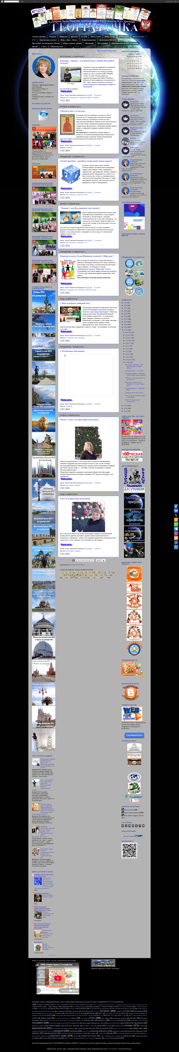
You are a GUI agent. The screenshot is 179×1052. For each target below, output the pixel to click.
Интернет (73, 242)
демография (87, 1023)
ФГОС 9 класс (143, 1015)
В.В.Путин (100, 1008)
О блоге (44, 46)
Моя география (102, 43)
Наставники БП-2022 (112, 1013)
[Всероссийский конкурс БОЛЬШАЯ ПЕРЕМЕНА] (134, 229)
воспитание (121, 1020)
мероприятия (74, 97)
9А (54, 1008)
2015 (126, 324)
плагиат (49, 1031)
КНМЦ (127, 1011)
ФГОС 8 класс (133, 1015)
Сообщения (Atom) (78, 565)
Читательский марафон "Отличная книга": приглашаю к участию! (47, 934)
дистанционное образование (132, 1023)
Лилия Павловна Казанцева (136, 160)
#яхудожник (66, 1006)
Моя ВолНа (38, 942)
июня (128, 349)
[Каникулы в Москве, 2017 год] (43, 500)
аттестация (84, 1018)
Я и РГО (84, 36)
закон (70, 1026)
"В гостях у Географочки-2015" (80, 1004)
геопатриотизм (53, 1023)
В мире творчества (89, 40)
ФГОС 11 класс (88, 1015)
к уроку (99, 1026)
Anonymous (134, 101)
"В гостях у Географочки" (61, 1004)
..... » (145, 124)
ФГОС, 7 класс (124, 36)
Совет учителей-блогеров (63, 1015)
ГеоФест (140, 1008)
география (37, 1022)
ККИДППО (119, 1011)
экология (107, 1038)
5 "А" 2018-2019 (104, 1006)
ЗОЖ (89, 1011)
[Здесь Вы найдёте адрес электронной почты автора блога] (44, 120)
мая (127, 351)
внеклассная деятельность (94, 1020)
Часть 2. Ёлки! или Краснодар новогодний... (80, 420)
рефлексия (131, 1031)
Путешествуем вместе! (48, 40)
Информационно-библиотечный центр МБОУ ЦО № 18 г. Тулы (42, 908)
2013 (126, 330)
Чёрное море (46, 1018)
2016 (126, 322)
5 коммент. (97, 335)
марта (128, 357)
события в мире (82, 194)
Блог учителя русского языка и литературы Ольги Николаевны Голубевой (42, 926)
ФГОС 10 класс (77, 1015)
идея (77, 1026)
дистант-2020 (99, 1023)
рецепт (141, 1031)
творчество (127, 1036)
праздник (69, 147)
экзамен (98, 1038)
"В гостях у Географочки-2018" (118, 1004)
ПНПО (123, 1013)
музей (80, 1028)
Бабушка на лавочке (41, 893)
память (141, 1028)
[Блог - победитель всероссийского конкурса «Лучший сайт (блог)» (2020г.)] (139, 285)
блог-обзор (105, 1018)
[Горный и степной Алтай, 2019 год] (43, 360)
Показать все (52, 955)
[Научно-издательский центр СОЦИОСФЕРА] (134, 797)
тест (85, 242)
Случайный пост (134, 735)
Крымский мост (50, 1013)
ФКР (35, 1018)
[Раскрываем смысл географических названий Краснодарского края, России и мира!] (134, 525)
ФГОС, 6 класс (110, 36)
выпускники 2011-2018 (138, 1020)
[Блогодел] (134, 757)
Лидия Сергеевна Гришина (136, 128)
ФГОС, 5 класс (96, 36)
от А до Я (123, 1028)
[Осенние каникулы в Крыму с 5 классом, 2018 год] (43, 407)
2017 (126, 319)
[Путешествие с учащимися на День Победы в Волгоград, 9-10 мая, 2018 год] (43, 455)
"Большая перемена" (43, 1004)
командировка (118, 1026)
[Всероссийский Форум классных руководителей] (134, 216)
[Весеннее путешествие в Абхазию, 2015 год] (43, 705)
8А (49, 1008)
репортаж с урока (118, 1031)
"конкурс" (55, 1006)
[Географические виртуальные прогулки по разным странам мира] (134, 508)
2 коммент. (97, 145)
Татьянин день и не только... (73, 111)
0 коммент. (97, 287)
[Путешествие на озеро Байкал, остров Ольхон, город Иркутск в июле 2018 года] (43, 431)
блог (67, 97)
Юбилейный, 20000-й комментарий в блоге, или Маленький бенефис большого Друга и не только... (48, 763)
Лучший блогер (89, 1013)
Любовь (133, 138)
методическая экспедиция (60, 1028)
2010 (126, 411)
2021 (126, 308)
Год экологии (48, 1011)
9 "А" (34, 40)
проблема (83, 97)
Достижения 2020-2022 (107, 40)
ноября (128, 335)
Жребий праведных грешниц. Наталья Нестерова (47, 946)
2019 (126, 313)
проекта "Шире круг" (97, 269)
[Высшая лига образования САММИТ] (134, 771)
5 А (114, 1006)
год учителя (63, 1023)
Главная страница (38, 36)
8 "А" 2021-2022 (41, 1008)
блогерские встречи (119, 1018)
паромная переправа (38, 1031)
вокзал (112, 1020)
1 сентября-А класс (79, 1006)
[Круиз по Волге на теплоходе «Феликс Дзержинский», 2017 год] (43, 523)
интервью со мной (88, 1026)
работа (89, 97)
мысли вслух (91, 1028)
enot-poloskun (113, 1049)
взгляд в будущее (75, 1020)
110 (98, 560)
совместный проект (88, 1036)
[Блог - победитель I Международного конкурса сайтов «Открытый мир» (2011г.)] (139, 267)
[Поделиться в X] (65, 100)
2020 (126, 311)
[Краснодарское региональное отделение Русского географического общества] (134, 781)
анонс (73, 1018)
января (128, 362)
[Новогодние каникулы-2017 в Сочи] (43, 567)
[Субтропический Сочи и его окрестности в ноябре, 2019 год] (43, 336)
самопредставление (67, 1033)
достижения (50, 1026)
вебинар (45, 1020)
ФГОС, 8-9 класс (139, 36)
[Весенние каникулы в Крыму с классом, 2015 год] (43, 727)
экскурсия (116, 1038)
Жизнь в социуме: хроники (72, 43)
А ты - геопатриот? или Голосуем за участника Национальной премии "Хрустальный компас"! (42, 785)
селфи (101, 1033)
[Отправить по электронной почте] (61, 100)
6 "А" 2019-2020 (123, 1006)
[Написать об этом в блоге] (63, 100)
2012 (126, 405)
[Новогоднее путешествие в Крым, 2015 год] (43, 751)
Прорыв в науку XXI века (39, 1015)
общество (115, 1028)
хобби (66, 1038)
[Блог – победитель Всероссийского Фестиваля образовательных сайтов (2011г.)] (129, 276)
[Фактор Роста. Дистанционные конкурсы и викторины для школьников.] (134, 801)
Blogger (129, 1049)
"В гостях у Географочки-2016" (100, 1004)
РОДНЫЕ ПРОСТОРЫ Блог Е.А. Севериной (44, 875)
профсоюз (85, 1031)
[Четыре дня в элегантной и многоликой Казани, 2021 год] (43, 313)
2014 (126, 327)
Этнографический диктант (62, 1018)
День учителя (73, 1011)
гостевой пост (74, 1023)
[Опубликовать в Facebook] (67, 100)
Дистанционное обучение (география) (125, 43)
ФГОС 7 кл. (121, 1015)
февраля (129, 359)
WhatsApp (71, 1008)
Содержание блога (56, 46)
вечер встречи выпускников (59, 1020)
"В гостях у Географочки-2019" (137, 1004)
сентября (129, 340)
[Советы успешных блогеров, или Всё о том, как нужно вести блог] (134, 592)
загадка (62, 1026)
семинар (96, 97)
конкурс (129, 1025)
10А (88, 1006)
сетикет (119, 1033)
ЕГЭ (83, 1011)
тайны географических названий (110, 1036)
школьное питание (89, 1038)
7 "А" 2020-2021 (140, 1006)
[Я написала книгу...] (134, 557)
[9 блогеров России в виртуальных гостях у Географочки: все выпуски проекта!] (134, 625)
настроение (103, 1028)
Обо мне (35, 46)
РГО (50, 1015)
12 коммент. (98, 240)
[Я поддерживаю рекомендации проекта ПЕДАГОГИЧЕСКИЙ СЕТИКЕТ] (134, 581)
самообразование (50, 1033)
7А (33, 1008)
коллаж (108, 1026)
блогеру (133, 1018)
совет (75, 1036)
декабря (129, 332)
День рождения (95, 307)
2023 (126, 303)
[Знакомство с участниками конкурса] (134, 655)
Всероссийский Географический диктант (117, 1008)
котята (141, 1026)
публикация (94, 1031)
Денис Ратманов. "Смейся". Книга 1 (47, 896)
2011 (125, 408)
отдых (131, 1028)
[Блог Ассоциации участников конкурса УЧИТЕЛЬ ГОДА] (134, 764)
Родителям (63, 36)
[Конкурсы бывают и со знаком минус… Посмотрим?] (134, 486)
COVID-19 (62, 1008)
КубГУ (59, 1013)
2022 (126, 305)
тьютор (45, 1038)
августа (128, 343)
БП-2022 (92, 1008)
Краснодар (69, 485)
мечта (72, 1028)
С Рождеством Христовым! (72, 351)
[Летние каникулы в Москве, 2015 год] (43, 681)
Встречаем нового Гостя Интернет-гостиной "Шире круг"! (87, 256)
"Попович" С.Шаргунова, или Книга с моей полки (47, 914)
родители (35, 1033)
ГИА (132, 1008)
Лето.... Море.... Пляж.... (69, 40)
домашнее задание (38, 1026)
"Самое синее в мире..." (40, 1006)
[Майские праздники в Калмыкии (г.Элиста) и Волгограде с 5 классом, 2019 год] (43, 384)
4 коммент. (97, 192)
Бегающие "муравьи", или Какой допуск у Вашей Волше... (134, 366)
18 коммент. (98, 95)
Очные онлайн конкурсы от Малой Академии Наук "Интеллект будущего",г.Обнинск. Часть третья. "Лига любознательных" (44, 883)
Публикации (89, 43)
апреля (128, 354)
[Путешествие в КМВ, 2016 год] (43, 635)
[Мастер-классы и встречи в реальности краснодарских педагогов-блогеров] (131, 700)
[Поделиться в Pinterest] (69, 100)
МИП (100, 1013)
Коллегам (74, 36)
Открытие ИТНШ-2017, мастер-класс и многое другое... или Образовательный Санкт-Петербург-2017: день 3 (43, 831)
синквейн (127, 1033)
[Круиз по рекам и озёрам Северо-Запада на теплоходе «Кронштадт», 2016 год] (43, 611)
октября (128, 338)
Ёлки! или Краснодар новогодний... (75, 499)
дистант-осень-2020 (113, 1023)
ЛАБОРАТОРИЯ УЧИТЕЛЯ (72, 1013)
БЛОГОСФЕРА (81, 1008)
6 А (131, 1006)
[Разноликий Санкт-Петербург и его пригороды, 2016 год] (43, 589)
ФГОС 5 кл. (99, 1015)
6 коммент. (97, 404)
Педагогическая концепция (137, 1013)
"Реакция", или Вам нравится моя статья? (80, 208)
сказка (134, 1033)
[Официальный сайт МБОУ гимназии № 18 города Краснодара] (134, 793)
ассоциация (70, 290)
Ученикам (52, 36)
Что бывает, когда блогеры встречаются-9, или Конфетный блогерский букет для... (47, 853)
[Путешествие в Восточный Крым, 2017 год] (43, 545)
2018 (126, 316)
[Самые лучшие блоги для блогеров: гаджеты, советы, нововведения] (134, 608)
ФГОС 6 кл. (110, 1015)
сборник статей (81, 1033)
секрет (93, 1033)
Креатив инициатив (38, 1013)
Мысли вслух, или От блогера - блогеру (46, 43)
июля (128, 346)
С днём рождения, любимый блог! (75, 303)
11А (94, 1006)
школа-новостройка (76, 1038)
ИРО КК (95, 1011)
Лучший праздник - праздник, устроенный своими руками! (86, 161)
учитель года (56, 1038)
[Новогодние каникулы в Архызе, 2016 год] (43, 659)
